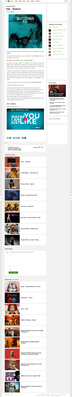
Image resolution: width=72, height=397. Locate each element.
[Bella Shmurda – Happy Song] (12, 229)
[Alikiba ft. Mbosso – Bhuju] (12, 320)
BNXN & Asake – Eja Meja (57, 39)
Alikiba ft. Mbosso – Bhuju (28, 320)
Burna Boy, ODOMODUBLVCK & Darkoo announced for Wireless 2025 (58, 106)
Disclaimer (52, 395)
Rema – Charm (56, 26)
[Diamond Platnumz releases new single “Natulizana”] (12, 331)
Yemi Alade (38, 395)
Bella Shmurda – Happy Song (29, 228)
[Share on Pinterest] (19, 138)
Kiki (6, 142)
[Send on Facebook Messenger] (14, 138)
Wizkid (45, 394)
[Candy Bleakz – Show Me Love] (12, 173)
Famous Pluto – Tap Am (27, 184)
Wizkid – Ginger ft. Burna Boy (58, 48)
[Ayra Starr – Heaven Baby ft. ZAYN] (12, 217)
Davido (41, 394)
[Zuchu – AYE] (12, 309)
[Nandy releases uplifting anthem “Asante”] (12, 342)
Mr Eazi (56, 394)
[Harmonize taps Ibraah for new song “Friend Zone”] (12, 365)
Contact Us (48, 395)
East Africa (15, 279)
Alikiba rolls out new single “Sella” (31, 375)
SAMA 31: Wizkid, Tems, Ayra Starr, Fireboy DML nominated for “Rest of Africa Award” (57, 99)
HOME (16, 1)
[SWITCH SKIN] (66, 1)
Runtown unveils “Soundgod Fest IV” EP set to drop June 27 (57, 113)
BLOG (28, 1)
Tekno (52, 394)
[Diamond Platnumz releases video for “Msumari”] (12, 387)
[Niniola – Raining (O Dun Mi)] (12, 195)
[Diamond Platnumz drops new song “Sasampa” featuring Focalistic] (12, 353)
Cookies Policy (58, 395)
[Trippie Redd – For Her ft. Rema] (12, 240)
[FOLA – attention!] (12, 162)
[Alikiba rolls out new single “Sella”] (12, 376)
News (51, 91)
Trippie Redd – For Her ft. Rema (30, 239)
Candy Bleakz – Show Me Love (29, 172)
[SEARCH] (65, 1)
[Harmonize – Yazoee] (12, 298)
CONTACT (38, 1)
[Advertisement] (57, 12)
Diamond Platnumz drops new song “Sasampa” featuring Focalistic (31, 353)
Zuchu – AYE (24, 308)
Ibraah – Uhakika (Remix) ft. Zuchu (30, 286)
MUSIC (24, 1)
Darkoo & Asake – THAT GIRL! (58, 54)
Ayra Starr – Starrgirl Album (58, 45)
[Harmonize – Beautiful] (12, 206)
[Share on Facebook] (10, 138)
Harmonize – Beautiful (27, 206)
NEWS (20, 1)
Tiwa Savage (63, 394)
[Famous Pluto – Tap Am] (12, 184)
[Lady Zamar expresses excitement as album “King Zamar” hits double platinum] (1, 198)
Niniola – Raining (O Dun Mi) (29, 195)
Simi (59, 394)
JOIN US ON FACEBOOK (55, 118)
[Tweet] (16, 138)
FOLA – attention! (26, 161)
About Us (43, 395)
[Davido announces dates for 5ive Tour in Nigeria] (57, 91)
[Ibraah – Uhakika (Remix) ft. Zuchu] (12, 286)
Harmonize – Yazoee (26, 297)
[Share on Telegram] (23, 138)
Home (38, 394)
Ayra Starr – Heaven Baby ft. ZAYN (30, 217)
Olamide (48, 394)
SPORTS (32, 1)
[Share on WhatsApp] (8, 138)
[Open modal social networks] (25, 138)
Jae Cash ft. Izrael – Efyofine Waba (23, 60)
